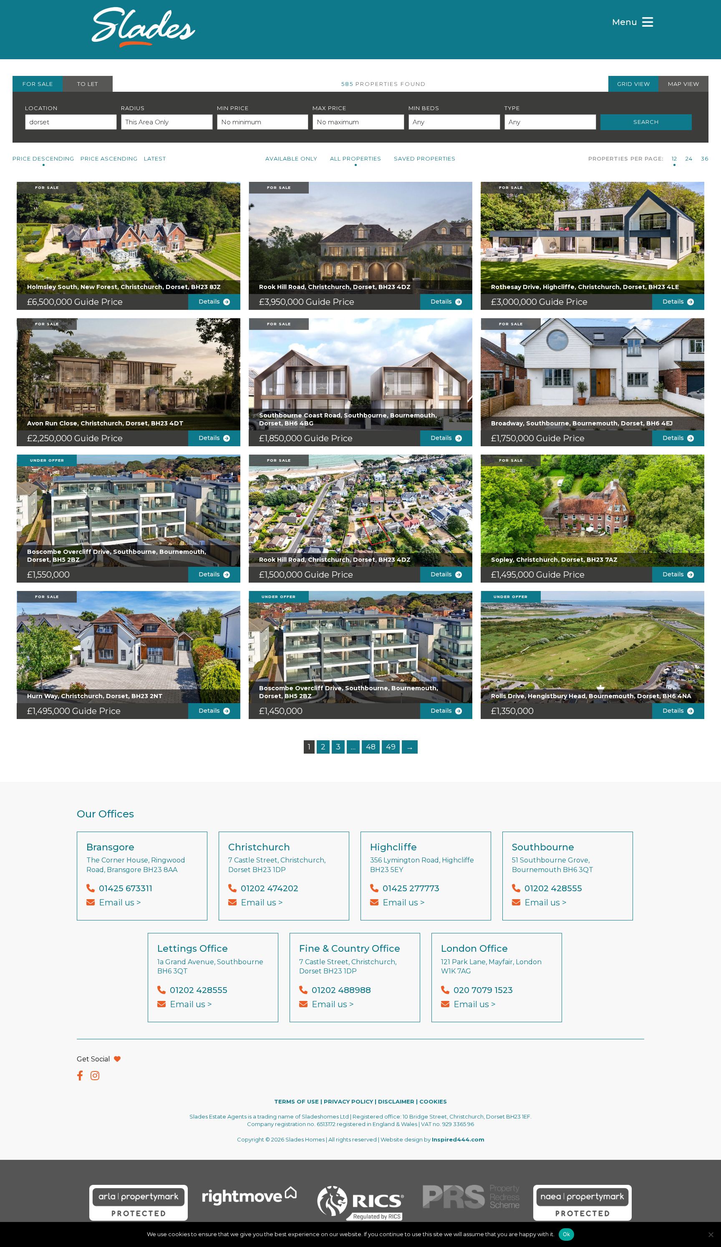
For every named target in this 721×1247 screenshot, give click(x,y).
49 (391, 747)
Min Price (233, 108)
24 (689, 158)
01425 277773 (411, 888)
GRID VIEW (633, 83)
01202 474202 (269, 888)
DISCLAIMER (396, 1101)
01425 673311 (125, 888)
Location (41, 108)
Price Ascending (109, 158)
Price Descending (43, 158)
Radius (133, 108)
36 (704, 158)
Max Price (329, 108)
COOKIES (433, 1101)
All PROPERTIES (355, 158)
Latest (155, 158)
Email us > (120, 903)
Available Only (291, 158)
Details (211, 301)
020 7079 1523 (483, 990)
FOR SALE (38, 83)
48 (371, 747)
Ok (566, 1234)
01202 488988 (341, 990)
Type (512, 108)
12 (674, 158)
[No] (710, 1234)
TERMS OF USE (296, 1101)
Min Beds (423, 108)
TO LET (87, 83)
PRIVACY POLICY (348, 1101)
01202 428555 (553, 888)
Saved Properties (425, 158)
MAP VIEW (683, 83)
